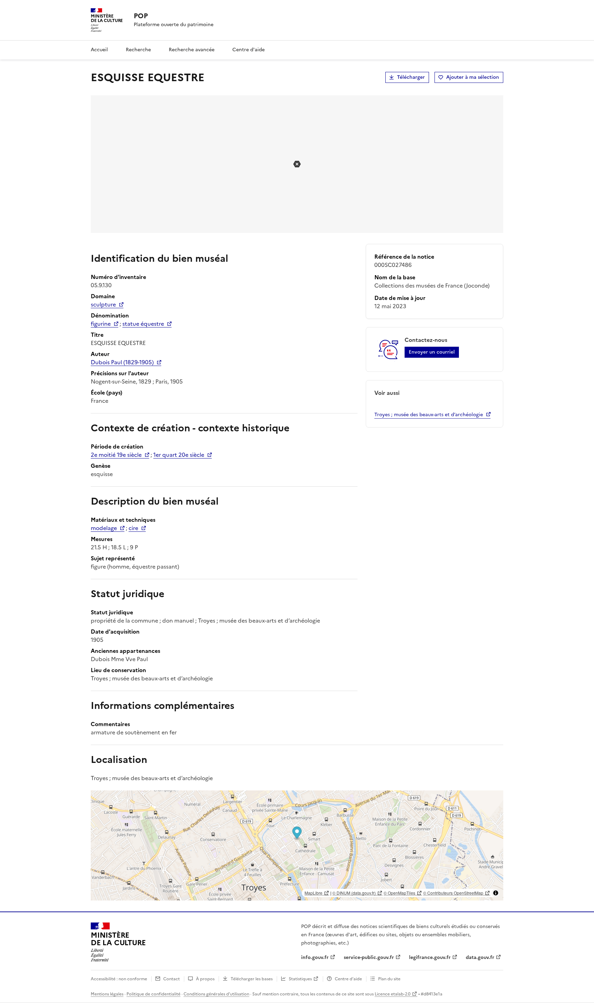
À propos (205, 979)
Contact (171, 979)
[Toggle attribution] (496, 893)
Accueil (99, 49)
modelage (104, 528)
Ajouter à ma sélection (472, 77)
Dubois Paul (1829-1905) (122, 362)
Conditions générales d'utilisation (216, 994)
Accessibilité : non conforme (119, 979)
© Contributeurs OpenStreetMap (453, 893)
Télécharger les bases (252, 979)
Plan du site (389, 979)
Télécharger (411, 77)
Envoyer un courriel (432, 352)
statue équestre (143, 324)
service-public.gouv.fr (369, 957)
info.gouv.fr (315, 957)
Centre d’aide (348, 979)
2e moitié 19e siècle (116, 455)
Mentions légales (107, 994)
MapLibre (313, 893)
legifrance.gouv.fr (430, 957)
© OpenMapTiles (399, 893)
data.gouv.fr (480, 957)
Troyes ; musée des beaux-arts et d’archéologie (428, 414)
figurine (101, 324)
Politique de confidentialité (153, 994)
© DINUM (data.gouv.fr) (354, 893)
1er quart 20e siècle (178, 455)
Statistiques (300, 979)
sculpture (103, 304)
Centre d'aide (248, 49)
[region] (297, 845)
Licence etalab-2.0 (392, 994)
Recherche (138, 49)
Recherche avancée (191, 49)
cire (133, 528)
